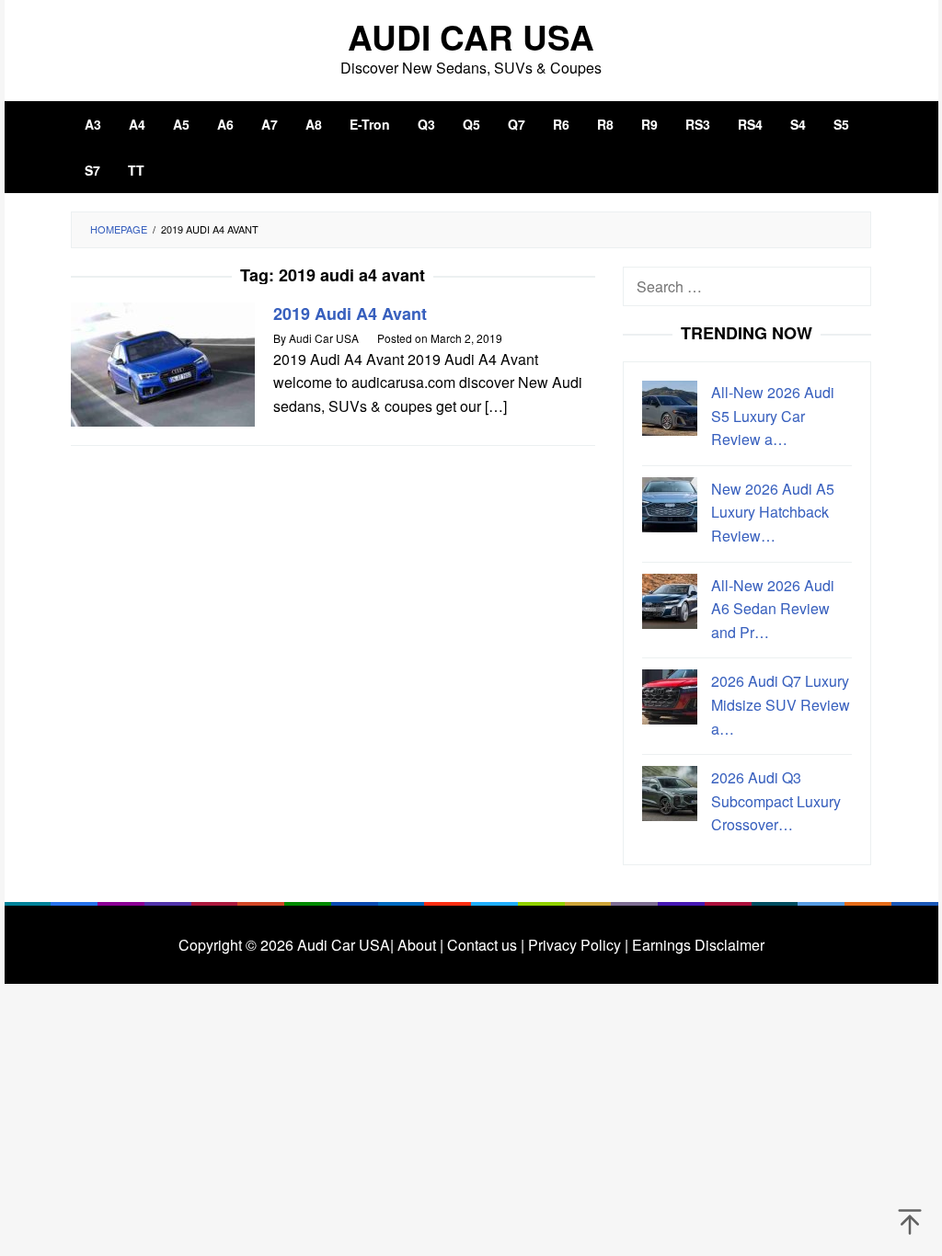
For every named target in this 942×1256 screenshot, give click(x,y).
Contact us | (483, 944)
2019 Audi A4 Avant (350, 313)
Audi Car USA (471, 36)
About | (420, 944)
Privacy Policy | (576, 944)
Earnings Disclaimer (696, 944)
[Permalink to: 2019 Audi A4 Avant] (163, 362)
